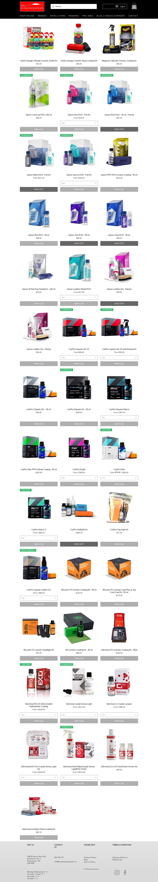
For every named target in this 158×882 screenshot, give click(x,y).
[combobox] (79, 123)
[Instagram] (117, 872)
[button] (134, 6)
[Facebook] (125, 872)
